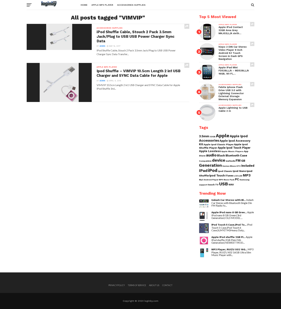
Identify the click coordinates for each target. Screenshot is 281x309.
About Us (154, 285)
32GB (212, 136)
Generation (210, 165)
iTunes (229, 175)
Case (243, 155)
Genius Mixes (229, 166)
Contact (167, 285)
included (247, 166)
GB (243, 160)
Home (84, 5)
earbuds (230, 161)
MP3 (247, 175)
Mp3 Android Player (208, 180)
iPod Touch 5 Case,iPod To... (229, 224)
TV (217, 184)
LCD (236, 176)
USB (223, 184)
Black (221, 155)
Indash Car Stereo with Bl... (228, 200)
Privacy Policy (116, 285)
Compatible (205, 161)
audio (211, 155)
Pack (232, 180)
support (203, 185)
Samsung (244, 179)
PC (237, 179)
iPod (212, 170)
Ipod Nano (239, 171)
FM (238, 160)
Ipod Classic (225, 171)
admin (102, 46)
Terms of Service (137, 285)
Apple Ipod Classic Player (219, 144)
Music (226, 180)
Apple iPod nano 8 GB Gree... (229, 212)
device (218, 160)
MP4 (221, 180)
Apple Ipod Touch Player (234, 147)
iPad (203, 170)
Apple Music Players (232, 151)
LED (240, 176)
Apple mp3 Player (102, 5)
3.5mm (204, 136)
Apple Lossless (210, 151)
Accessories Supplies (131, 5)
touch (211, 184)
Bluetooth (232, 155)
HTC (238, 166)
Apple (222, 135)
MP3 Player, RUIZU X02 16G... (229, 249)
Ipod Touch (217, 175)
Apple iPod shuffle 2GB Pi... (228, 237)
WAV (231, 184)
